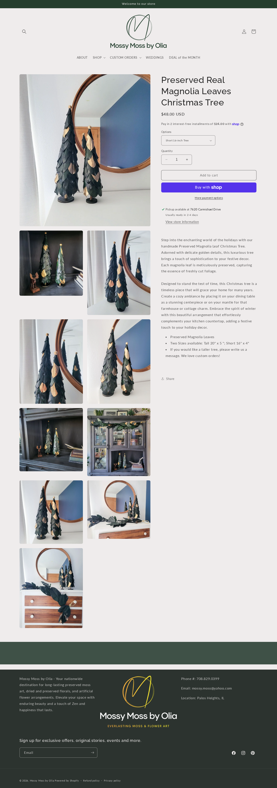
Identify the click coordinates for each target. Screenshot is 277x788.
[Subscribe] (92, 753)
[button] (24, 31)
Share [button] (170, 379)
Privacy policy (112, 780)
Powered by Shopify (67, 780)
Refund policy (91, 780)
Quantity (167, 151)
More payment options (209, 197)
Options (166, 132)
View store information (182, 222)
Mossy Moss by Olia (42, 780)
